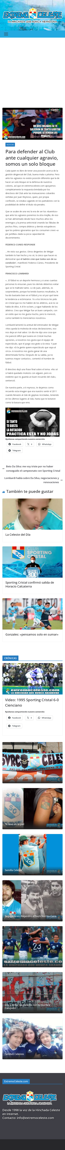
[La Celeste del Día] (32, 500)
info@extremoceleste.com (35, 1118)
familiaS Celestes (14, 1054)
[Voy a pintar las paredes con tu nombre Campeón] (32, 992)
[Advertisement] (32, 71)
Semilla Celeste (13, 870)
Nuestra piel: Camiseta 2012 (21, 962)
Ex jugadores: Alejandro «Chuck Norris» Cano (30, 916)
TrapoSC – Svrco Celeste (18, 778)
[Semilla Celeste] (32, 854)
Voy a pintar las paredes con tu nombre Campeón (27, 1006)
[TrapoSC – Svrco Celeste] (32, 762)
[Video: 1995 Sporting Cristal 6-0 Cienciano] (32, 678)
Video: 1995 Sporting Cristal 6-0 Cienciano (32, 702)
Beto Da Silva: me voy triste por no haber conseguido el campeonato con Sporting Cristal (33, 468)
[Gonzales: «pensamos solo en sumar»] (32, 600)
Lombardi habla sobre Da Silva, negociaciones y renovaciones (31, 480)
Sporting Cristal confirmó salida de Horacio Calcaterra (29, 584)
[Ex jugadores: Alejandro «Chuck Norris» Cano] (32, 900)
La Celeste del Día (17, 535)
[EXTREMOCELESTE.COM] (29, 1089)
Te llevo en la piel (14, 824)
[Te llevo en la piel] (32, 808)
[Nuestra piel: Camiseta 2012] (32, 946)
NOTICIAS (10, 145)
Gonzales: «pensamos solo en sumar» (31, 634)
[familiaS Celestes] (32, 1038)
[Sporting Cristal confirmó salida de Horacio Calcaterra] (32, 548)
